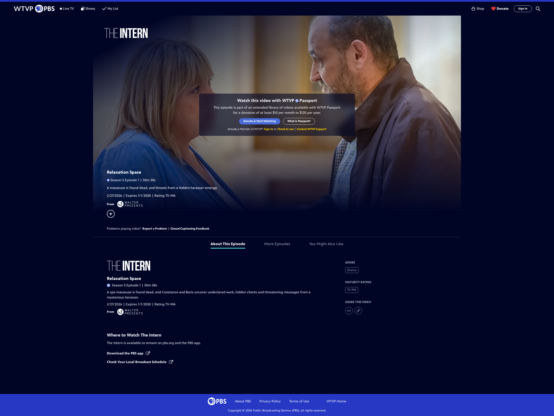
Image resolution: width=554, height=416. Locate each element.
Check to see (285, 129)
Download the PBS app (125, 353)
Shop (480, 8)
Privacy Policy (270, 401)
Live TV (68, 8)
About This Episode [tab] (228, 243)
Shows (90, 8)
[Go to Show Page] (282, 33)
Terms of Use (299, 401)
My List (113, 8)
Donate (503, 8)
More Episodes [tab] (277, 243)
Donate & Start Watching (259, 121)
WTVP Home (336, 401)
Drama (352, 270)
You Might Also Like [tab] (326, 243)
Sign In (522, 8)
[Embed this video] (349, 310)
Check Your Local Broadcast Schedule (137, 362)
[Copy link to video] (358, 310)
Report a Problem (154, 228)
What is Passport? (299, 121)
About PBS (243, 401)
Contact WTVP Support (311, 129)
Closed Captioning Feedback (190, 228)
